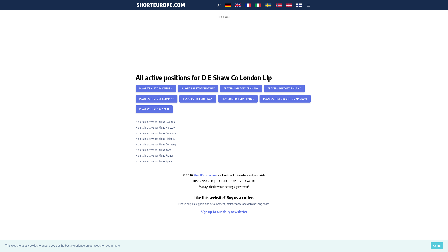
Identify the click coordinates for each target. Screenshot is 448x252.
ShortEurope (160, 5)
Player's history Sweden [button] (155, 88)
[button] (308, 5)
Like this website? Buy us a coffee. (224, 197)
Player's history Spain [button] (154, 109)
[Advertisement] (224, 44)
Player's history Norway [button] (198, 88)
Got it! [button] (437, 245)
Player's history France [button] (238, 98)
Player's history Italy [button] (198, 98)
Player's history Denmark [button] (241, 88)
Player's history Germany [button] (156, 98)
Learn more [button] (113, 245)
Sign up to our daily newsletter (224, 211)
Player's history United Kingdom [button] (285, 98)
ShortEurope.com (206, 175)
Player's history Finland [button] (284, 88)
